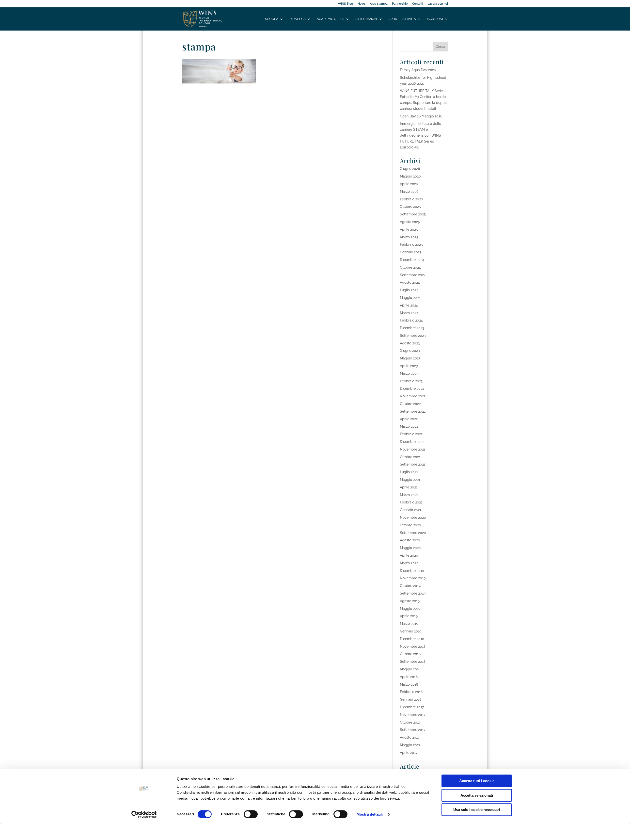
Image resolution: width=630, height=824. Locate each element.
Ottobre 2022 (410, 404)
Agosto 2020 (410, 540)
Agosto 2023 (410, 343)
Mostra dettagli (370, 814)
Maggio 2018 (410, 669)
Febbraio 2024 (411, 320)
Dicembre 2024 (412, 260)
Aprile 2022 (409, 419)
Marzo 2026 (409, 192)
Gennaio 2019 (410, 631)
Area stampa (379, 3)
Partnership (400, 3)
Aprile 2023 (409, 366)
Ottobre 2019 (410, 586)
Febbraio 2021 (411, 502)
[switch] (251, 814)
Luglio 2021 (409, 472)
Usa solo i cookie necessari (476, 810)
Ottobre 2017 (410, 722)
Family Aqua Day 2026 (418, 70)
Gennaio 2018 (410, 699)
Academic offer (330, 19)
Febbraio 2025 (411, 244)
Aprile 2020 (409, 555)
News (361, 3)
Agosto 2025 (410, 222)
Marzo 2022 (409, 426)
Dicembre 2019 (412, 571)
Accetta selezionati (476, 795)
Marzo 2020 (409, 563)
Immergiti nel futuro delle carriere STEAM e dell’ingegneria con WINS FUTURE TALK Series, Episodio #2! (420, 135)
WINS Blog (345, 3)
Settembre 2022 (412, 411)
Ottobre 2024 (410, 267)
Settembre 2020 (413, 533)
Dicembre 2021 (412, 442)
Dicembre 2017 (412, 707)
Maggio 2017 (410, 745)
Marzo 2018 (409, 684)
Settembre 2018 (412, 661)
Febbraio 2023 (411, 381)
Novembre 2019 (412, 578)
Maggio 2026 (410, 176)
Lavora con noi (437, 3)
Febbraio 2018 (411, 692)
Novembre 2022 (412, 396)
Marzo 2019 (409, 624)
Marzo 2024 (409, 313)
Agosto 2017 (409, 737)
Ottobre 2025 (410, 207)
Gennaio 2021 (410, 510)
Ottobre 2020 (410, 525)
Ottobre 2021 (410, 457)
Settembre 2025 (413, 214)
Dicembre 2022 (412, 388)
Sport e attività (402, 19)
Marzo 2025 (409, 237)
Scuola (271, 19)
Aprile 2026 (409, 184)
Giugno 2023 (410, 351)
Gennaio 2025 (411, 252)
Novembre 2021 (412, 449)
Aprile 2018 (409, 677)
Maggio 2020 (410, 548)
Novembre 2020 (413, 517)
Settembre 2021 (412, 464)
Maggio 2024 (410, 298)
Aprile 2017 (408, 753)
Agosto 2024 (410, 282)
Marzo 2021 (409, 495)
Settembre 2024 (413, 275)
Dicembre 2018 (412, 639)
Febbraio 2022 (411, 434)
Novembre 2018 (412, 646)
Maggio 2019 (410, 609)
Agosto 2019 (410, 601)
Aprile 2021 (408, 487)
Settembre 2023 (413, 336)
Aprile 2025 (409, 229)
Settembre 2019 (412, 593)
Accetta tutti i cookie (476, 781)
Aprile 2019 (409, 616)
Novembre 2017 (412, 715)
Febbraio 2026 (411, 199)
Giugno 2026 (410, 169)
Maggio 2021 (410, 480)
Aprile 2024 (409, 305)
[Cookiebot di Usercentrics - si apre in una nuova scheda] (144, 814)
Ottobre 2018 (410, 654)
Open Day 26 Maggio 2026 (421, 116)
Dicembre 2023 (412, 328)
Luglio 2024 (409, 290)
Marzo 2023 (409, 373)
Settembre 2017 (412, 730)
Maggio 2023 (410, 358)
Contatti (417, 3)
